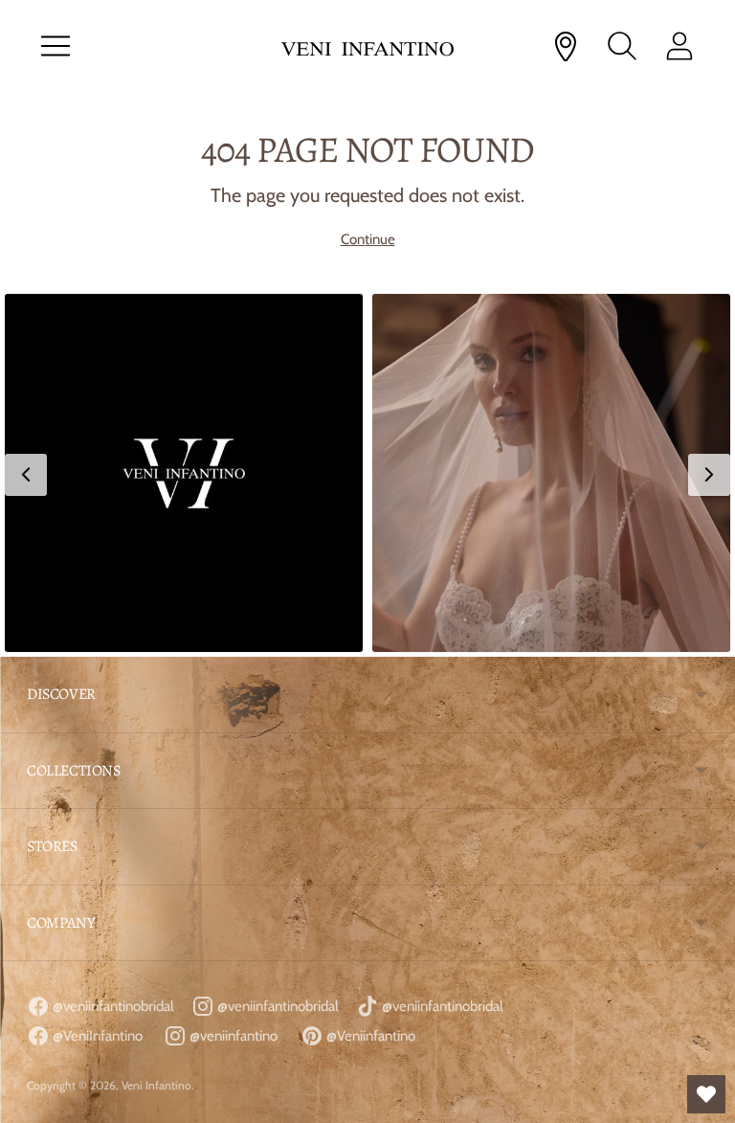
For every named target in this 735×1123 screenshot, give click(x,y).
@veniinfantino (232, 1035)
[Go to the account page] (679, 46)
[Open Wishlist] (706, 1094)
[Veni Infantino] (367, 46)
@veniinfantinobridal (112, 1006)
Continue (368, 239)
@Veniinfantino (369, 1035)
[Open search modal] (622, 46)
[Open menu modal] (55, 46)
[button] (184, 473)
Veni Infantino (156, 1085)
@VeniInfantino (96, 1035)
